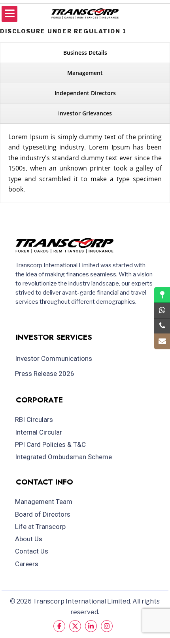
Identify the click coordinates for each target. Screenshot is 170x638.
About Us (28, 539)
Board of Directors (42, 514)
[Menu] (9, 14)
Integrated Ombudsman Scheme (63, 457)
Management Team (43, 502)
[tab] (85, 52)
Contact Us (31, 551)
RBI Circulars (34, 419)
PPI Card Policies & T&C (50, 444)
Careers (26, 564)
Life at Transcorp (40, 527)
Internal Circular (38, 432)
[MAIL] (162, 341)
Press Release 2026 (44, 373)
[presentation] (85, 52)
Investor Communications (53, 358)
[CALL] (162, 326)
